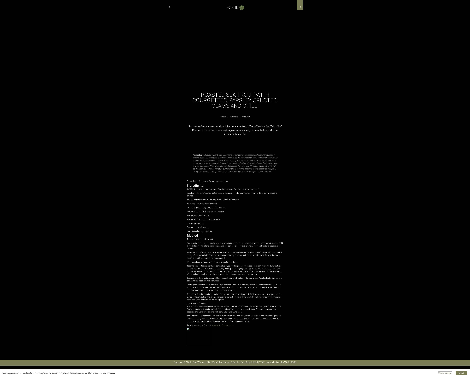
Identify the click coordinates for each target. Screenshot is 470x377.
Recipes (223, 116)
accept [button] (461, 373)
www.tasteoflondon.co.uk (222, 325)
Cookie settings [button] (445, 373)
